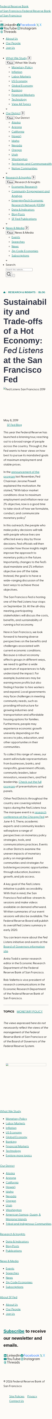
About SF (8, 1297)
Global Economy (22, 86)
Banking (17, 90)
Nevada (17, 145)
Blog (41, 292)
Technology (19, 99)
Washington (19, 159)
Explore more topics (19, 1155)
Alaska (16, 122)
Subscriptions (14, 1287)
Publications (14, 1251)
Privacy (32, 1396)
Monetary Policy (22, 67)
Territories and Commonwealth (32, 164)
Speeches (18, 242)
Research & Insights (18, 177)
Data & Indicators (23, 210)
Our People (13, 43)
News (15, 246)
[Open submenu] (29, 58)
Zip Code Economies (25, 251)
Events (16, 237)
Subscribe (13, 1331)
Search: (11, 265)
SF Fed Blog (14, 425)
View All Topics (21, 104)
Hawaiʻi (16, 136)
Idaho (15, 141)
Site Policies (16, 1396)
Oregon (17, 150)
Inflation (17, 72)
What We (10, 1111)
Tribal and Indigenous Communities (28, 1224)
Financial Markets (23, 95)
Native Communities (24, 168)
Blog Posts (18, 214)
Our (7, 1166)
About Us (12, 39)
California (18, 132)
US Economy (20, 81)
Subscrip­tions (20, 256)
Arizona (17, 127)
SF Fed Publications (24, 219)
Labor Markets (21, 76)
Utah (15, 155)
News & (9, 1261)
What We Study (16, 58)
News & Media (15, 228)
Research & (12, 1234)
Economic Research (24, 187)
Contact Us (16, 1401)
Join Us (10, 48)
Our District (13, 113)
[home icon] (4, 292)
